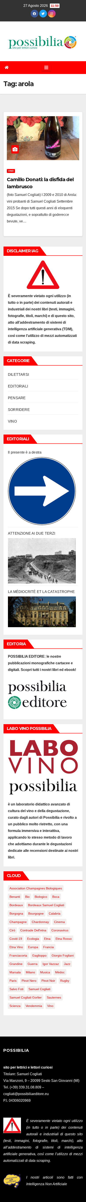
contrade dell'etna (33, 930)
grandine (15, 964)
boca (55, 896)
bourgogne (36, 913)
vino (50, 1006)
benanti (14, 896)
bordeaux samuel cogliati (46, 905)
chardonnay (40, 922)
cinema (59, 922)
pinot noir (48, 980)
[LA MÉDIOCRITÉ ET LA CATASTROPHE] (42, 611)
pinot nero (29, 980)
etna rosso (64, 938)
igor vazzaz (51, 964)
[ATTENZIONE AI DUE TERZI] (42, 561)
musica (45, 972)
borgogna (16, 913)
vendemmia (34, 1006)
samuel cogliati (39, 989)
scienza (15, 1006)
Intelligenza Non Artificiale (46, 1184)
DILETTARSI (18, 374)
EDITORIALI (18, 386)
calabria (54, 913)
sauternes (54, 997)
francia (48, 947)
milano (30, 972)
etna (47, 938)
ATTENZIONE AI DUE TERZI (31, 533)
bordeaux (16, 905)
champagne (18, 922)
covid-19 (15, 938)
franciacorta (18, 955)
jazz (67, 964)
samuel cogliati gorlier (25, 997)
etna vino (16, 947)
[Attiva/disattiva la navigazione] (46, 67)
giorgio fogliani (63, 955)
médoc (60, 972)
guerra (32, 964)
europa (33, 947)
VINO (11, 171)
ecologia (33, 938)
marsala (15, 972)
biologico (41, 896)
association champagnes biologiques (35, 888)
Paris (13, 980)
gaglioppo (39, 955)
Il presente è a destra (24, 452)
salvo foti (16, 989)
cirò (12, 930)
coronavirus (59, 930)
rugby (64, 980)
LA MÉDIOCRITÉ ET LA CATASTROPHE (41, 592)
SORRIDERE (19, 410)
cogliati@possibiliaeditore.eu (26, 1094)
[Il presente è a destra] (42, 491)
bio (27, 896)
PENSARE (17, 398)
